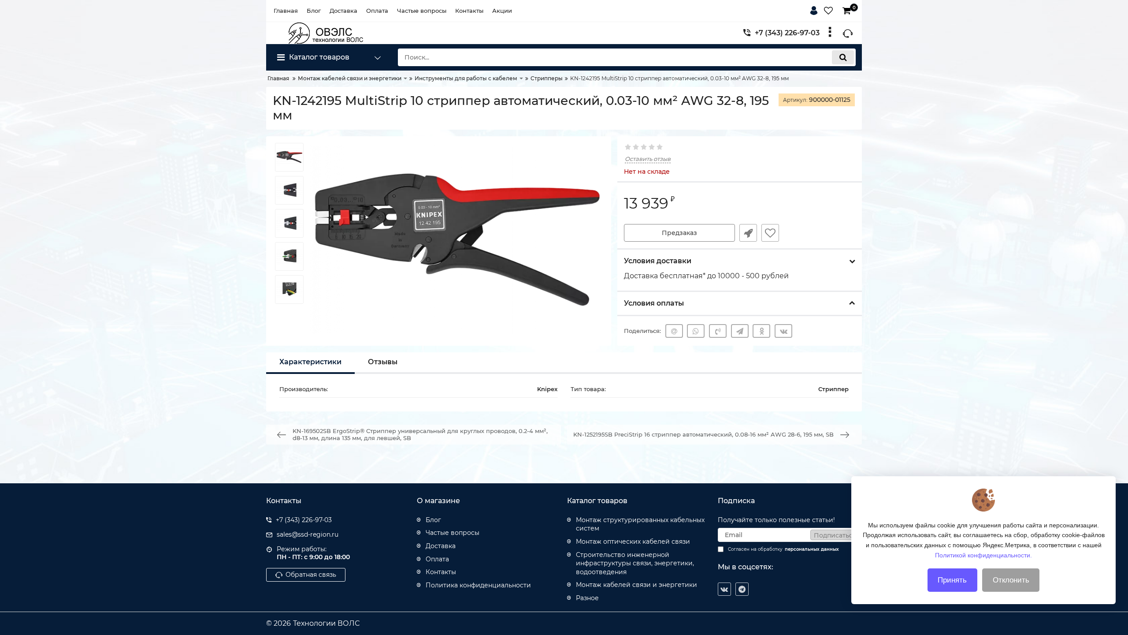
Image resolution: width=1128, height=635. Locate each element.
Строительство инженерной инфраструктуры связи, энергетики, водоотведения (635, 563)
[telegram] (742, 589)
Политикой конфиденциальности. (983, 554)
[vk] (724, 589)
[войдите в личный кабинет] (815, 9)
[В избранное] (770, 233)
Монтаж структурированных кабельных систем (640, 524)
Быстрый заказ (748, 233)
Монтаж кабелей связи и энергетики (636, 585)
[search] (843, 57)
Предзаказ (679, 233)
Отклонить (1011, 580)
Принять (952, 580)
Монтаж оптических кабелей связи (633, 541)
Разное (587, 598)
